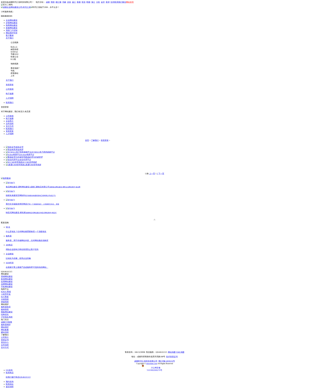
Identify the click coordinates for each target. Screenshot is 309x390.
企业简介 (10, 121)
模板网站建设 (7, 312)
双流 (83, 2)
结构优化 (5, 314)
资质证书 (5, 340)
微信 (124, 2)
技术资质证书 (172, 357)
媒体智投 (5, 309)
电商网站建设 (11, 25)
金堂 (103, 2)
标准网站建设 (7, 279)
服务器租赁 (6, 307)
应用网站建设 (7, 281)
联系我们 (118, 2)
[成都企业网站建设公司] (16, 7)
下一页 (161, 174)
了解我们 (95, 140)
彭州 (112, 2)
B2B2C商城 (6, 292)
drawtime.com (151, 363)
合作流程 (10, 124)
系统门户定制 (11, 30)
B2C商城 (4, 297)
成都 (48, 2)
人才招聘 (10, 98)
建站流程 (5, 332)
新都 (79, 2)
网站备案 (5, 330)
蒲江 (93, 2)
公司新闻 (10, 89)
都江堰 (58, 2)
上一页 (152, 174)
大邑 (98, 2)
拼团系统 (5, 302)
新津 (108, 2)
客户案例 (10, 35)
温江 (74, 2)
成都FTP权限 (6, 322)
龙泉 (69, 2)
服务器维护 (6, 325)
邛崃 (64, 2)
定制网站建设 (11, 23)
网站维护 (5, 327)
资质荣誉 (10, 85)
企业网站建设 (11, 20)
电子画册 (10, 94)
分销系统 (5, 299)
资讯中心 (5, 342)
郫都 (88, 2)
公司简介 (5, 337)
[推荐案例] (6, 178)
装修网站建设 (11, 28)
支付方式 (10, 126)
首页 (87, 140)
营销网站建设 (7, 276)
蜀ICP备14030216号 (166, 361)
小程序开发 (6, 294)
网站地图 (172, 352)
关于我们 (10, 38)
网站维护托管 (11, 33)
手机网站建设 (7, 287)
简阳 (53, 2)
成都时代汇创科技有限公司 (145, 361)
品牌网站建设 (7, 284)
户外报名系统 (7, 317)
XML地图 (180, 352)
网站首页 (130, 2)
